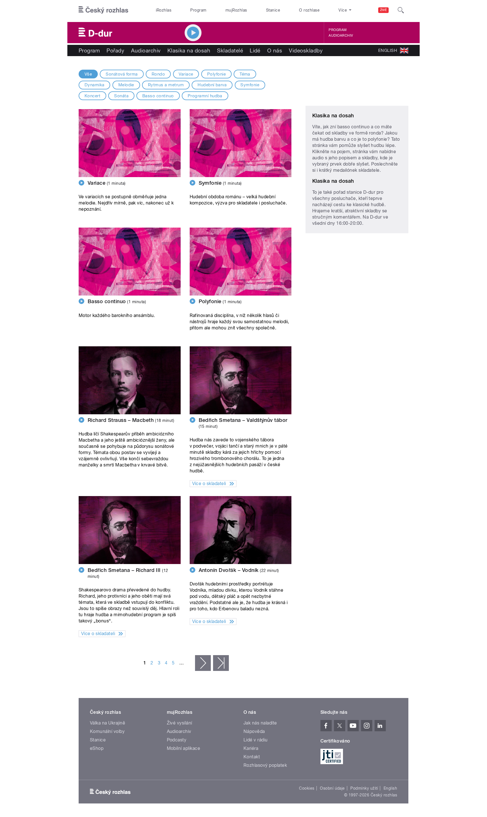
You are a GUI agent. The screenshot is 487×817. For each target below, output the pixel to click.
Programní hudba (205, 95)
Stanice (273, 10)
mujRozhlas (236, 10)
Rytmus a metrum (166, 84)
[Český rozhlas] (103, 10)
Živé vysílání (179, 723)
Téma (245, 74)
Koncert (92, 95)
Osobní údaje (332, 788)
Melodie (126, 84)
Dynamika (95, 84)
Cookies (306, 788)
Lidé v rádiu (256, 740)
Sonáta (121, 95)
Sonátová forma (122, 74)
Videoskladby (306, 50)
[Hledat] (400, 10)
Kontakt (252, 756)
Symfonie (249, 84)
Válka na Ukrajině (107, 723)
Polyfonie (216, 74)
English (390, 788)
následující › (203, 663)
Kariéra (251, 748)
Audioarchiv (341, 36)
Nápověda (254, 731)
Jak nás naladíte (260, 723)
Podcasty (177, 740)
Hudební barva (212, 84)
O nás (274, 50)
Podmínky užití (364, 788)
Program (198, 10)
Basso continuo (158, 95)
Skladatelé (230, 50)
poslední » (221, 663)
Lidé (255, 50)
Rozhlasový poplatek (265, 765)
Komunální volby (107, 731)
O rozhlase (309, 10)
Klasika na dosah (189, 50)
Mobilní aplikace (183, 748)
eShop (96, 748)
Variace (186, 74)
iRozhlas (164, 10)
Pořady (115, 50)
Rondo (158, 74)
